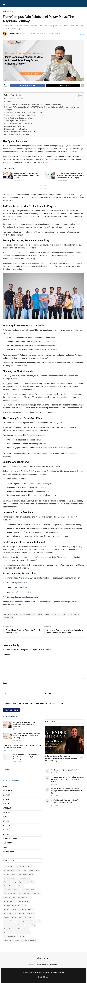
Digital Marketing (10, 882)
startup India (35, 921)
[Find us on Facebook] (38, 977)
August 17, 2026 (19, 180)
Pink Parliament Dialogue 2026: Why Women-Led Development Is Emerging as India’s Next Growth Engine (66, 790)
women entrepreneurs (30, 940)
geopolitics (36, 893)
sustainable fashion (23, 933)
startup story (30, 925)
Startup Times (23, 929)
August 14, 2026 (62, 180)
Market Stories (29, 917)
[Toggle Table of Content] (79, 95)
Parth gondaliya (73, 614)
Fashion (6, 799)
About (39, 958)
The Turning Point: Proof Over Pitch (19, 124)
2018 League (8, 866)
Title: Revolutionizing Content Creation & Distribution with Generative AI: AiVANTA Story (22, 746)
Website (48, 693)
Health (6, 804)
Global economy (9, 897)
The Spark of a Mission (14, 99)
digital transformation (26, 882)
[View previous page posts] (41, 187)
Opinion (6, 821)
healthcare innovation (11, 905)
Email (5, 693)
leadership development (12, 917)
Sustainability (8, 933)
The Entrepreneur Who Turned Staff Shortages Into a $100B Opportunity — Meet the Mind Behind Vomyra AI (67, 779)
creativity (7, 791)
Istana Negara (19, 913)
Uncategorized (9, 852)
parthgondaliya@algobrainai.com (25, 597)
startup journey (9, 925)
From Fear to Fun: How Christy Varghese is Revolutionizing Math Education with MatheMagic (27, 736)
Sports (6, 834)
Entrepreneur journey (45, 614)
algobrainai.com (21, 583)
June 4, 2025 (26, 33)
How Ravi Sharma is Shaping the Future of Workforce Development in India (64, 801)
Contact (46, 958)
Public (5, 830)
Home (4, 11)
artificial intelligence (23, 866)
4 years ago (17, 761)
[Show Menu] (11, 3)
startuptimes (14, 33)
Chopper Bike (25, 878)
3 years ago (8, 750)
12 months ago (18, 729)
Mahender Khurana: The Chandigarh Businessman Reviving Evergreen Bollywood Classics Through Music (61, 758)
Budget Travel (34, 870)
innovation (7, 913)
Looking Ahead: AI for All (15, 126)
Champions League (10, 878)
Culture (6, 795)
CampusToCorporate (27, 614)
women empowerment (12, 940)
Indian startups (27, 909)
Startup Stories (45, 33)
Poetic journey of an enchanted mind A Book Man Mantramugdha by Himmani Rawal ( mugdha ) (26, 757)
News (5, 817)
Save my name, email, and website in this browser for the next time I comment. (34, 703)
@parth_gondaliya (23, 592)
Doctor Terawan (9, 886)
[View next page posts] (45, 187)
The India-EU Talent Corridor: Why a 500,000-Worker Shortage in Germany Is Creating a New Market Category (42, 108)
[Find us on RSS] (47, 977)
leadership (30, 913)
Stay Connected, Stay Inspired (17, 135)
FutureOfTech (60, 614)
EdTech (20, 886)
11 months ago (18, 740)
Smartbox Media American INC (54, 972)
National (7, 812)
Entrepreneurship (28, 890)
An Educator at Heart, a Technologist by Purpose (24, 113)
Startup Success (9, 929)
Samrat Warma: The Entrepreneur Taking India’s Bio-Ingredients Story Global (34, 104)
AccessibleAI (13, 614)
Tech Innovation (9, 936)
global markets (24, 901)
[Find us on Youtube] (44, 977)
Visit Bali (21, 936)
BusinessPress (33, 972)
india (24, 905)
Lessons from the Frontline (16, 129)
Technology (55, 33)
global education (24, 897)
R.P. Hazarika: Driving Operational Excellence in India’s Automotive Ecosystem (24, 724)
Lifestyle (7, 808)
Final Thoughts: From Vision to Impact (20, 132)
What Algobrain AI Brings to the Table (19, 118)
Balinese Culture (10, 870)
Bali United (22, 870)
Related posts (11, 102)
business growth (10, 874)
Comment (7, 654)
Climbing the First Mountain (16, 121)
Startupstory (8, 617)
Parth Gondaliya (21, 587)
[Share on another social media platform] (82, 85)
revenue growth (22, 921)
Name (6, 683)
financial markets (10, 893)
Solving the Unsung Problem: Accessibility (21, 115)
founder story (24, 893)
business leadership (25, 874)
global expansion (10, 901)
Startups (20, 925)
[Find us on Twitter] (41, 977)
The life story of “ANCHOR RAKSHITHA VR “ (64, 770)
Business (11, 11)
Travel (6, 847)
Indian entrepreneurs (11, 909)
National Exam (9, 921)
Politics (6, 825)
